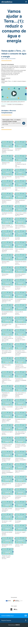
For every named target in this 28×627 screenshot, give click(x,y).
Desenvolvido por (14, 624)
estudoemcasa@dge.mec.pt (7, 615)
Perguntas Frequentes (6, 620)
